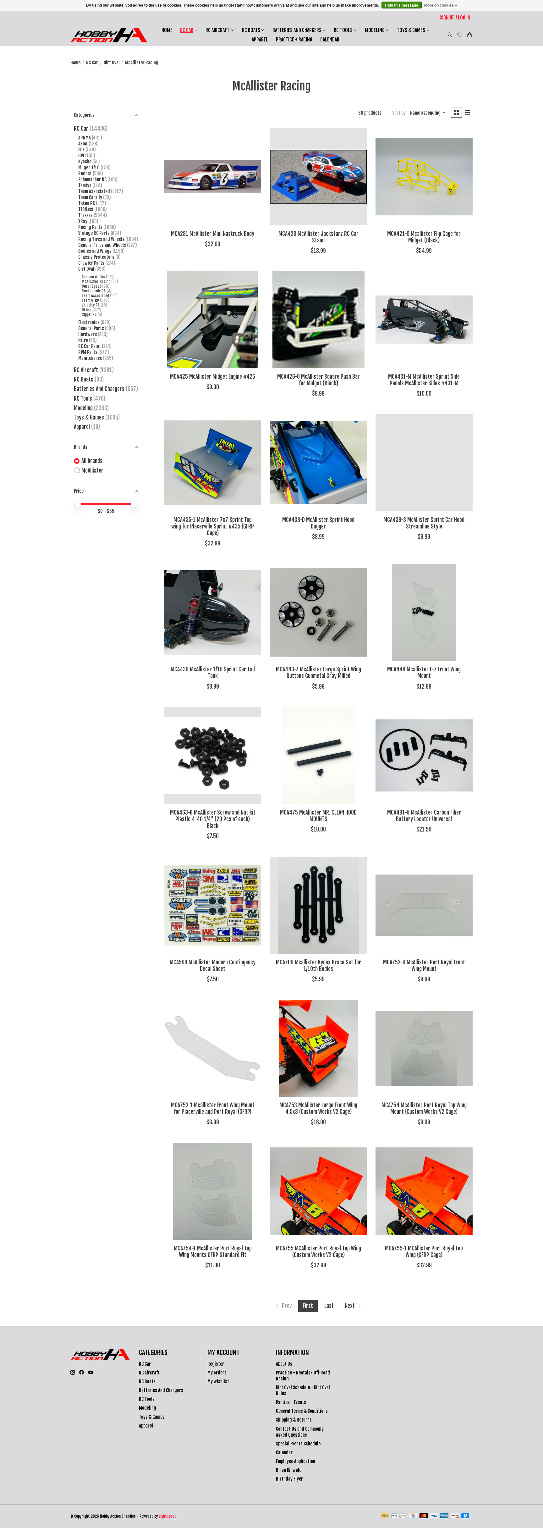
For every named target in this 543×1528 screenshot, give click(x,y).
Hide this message (401, 5)
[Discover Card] (455, 1516)
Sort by (399, 113)
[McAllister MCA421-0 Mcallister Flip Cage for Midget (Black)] (424, 176)
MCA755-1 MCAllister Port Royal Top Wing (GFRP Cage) (424, 1251)
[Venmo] (465, 1516)
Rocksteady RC (94, 291)
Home (167, 30)
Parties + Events (291, 1402)
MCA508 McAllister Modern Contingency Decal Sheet (212, 965)
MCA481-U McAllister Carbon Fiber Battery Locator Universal (424, 815)
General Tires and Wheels (102, 245)
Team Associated (94, 191)
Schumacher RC (92, 179)
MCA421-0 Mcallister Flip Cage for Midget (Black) (424, 237)
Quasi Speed (91, 286)
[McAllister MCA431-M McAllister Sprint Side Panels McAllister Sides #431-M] (424, 319)
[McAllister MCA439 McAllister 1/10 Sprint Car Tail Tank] (212, 612)
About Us (284, 1364)
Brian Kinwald (289, 1470)
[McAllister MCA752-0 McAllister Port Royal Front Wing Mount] (424, 905)
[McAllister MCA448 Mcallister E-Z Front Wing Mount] (424, 612)
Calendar (329, 39)
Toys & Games (89, 417)
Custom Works (93, 276)
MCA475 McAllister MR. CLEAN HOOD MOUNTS (318, 815)
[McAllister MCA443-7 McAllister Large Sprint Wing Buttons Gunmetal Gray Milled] (318, 612)
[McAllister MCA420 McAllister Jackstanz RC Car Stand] (318, 176)
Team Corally (90, 197)
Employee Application (295, 1461)
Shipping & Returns (294, 1420)
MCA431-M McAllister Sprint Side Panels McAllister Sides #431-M (424, 380)
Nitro (83, 340)
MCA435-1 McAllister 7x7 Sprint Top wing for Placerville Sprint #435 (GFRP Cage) (212, 526)
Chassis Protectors (96, 257)
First (308, 1305)
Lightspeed (167, 1516)
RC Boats (83, 379)
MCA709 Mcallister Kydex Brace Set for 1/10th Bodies (318, 965)
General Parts (91, 328)
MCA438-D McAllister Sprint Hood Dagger (318, 523)
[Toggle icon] (450, 35)
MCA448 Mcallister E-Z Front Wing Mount (424, 672)
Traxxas (85, 215)
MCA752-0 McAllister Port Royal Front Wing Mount (424, 965)
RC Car (92, 63)
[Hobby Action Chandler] (108, 35)
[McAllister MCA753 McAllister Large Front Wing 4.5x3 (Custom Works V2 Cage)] (318, 1048)
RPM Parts (87, 352)
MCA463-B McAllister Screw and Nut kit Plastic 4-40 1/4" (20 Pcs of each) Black (212, 819)
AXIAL (83, 144)
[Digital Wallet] (399, 1516)
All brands (91, 460)
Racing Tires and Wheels (101, 239)
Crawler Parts (91, 263)
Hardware (87, 334)
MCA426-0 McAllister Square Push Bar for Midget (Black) (318, 380)
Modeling (83, 407)
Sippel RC (89, 314)
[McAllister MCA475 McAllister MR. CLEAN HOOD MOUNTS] (318, 755)
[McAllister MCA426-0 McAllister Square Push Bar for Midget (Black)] (318, 319)
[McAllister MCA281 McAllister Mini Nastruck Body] (212, 176)
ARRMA (84, 138)
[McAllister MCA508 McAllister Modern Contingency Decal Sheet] (212, 905)
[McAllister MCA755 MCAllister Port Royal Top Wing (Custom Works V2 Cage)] (318, 1191)
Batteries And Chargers (99, 388)
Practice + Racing (294, 39)
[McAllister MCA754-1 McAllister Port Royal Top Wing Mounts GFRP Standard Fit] (212, 1191)
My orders (217, 1373)
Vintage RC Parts (94, 233)
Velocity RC (91, 305)
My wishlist (218, 1381)
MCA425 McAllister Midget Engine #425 (212, 376)
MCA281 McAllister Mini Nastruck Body (212, 233)
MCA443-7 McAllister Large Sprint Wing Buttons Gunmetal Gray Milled (318, 672)
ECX (81, 150)
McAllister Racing (96, 281)
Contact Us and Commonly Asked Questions (300, 1432)
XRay (82, 221)
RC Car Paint (89, 346)
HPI (81, 156)
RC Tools (83, 398)
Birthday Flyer (289, 1479)
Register (215, 1364)
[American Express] (444, 1516)
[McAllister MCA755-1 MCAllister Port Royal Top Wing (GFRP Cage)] (424, 1191)
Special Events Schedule (298, 1444)
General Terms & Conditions (302, 1411)
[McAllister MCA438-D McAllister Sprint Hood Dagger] (318, 462)
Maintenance (90, 358)
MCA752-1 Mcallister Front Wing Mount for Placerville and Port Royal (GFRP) (213, 1108)
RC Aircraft (86, 369)
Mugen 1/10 (89, 168)
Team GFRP (90, 300)
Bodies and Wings (95, 251)
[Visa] (434, 1516)
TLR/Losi (85, 209)
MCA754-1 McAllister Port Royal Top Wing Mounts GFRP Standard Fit (213, 1251)
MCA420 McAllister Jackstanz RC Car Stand (318, 237)
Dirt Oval (112, 63)
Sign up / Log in (455, 17)
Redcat (85, 173)
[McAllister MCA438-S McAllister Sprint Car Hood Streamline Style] (424, 462)
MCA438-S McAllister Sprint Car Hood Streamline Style (423, 523)
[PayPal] (385, 1516)
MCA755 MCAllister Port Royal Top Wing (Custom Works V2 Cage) (318, 1251)
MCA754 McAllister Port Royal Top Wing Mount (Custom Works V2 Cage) (424, 1108)
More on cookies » (440, 5)
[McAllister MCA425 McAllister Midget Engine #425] (212, 319)
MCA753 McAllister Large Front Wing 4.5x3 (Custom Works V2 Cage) (318, 1108)
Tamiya (84, 185)
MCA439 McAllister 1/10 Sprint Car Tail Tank (213, 672)
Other (86, 309)
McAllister (92, 470)
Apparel (260, 39)
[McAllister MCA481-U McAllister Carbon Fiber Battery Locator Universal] (424, 755)
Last (329, 1305)
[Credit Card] (413, 1516)
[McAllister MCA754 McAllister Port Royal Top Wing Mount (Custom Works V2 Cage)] (424, 1048)
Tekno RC (86, 203)
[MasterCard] (424, 1516)
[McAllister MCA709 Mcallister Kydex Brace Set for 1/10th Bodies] (318, 905)
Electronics (89, 322)
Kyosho (84, 162)
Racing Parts (90, 227)
